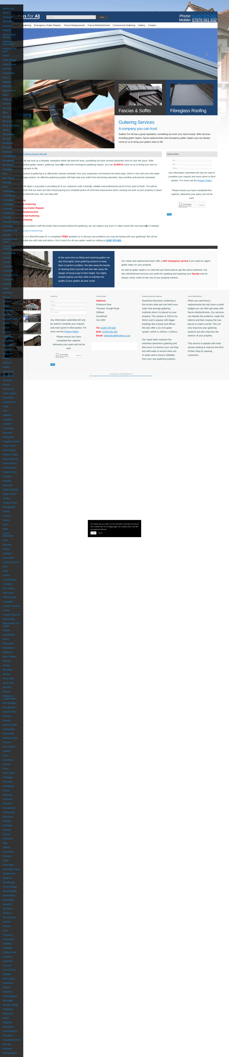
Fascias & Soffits (135, 110)
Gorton (6, 384)
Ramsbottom (9, 808)
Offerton (7, 742)
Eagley (6, 323)
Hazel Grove (9, 446)
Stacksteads (9, 895)
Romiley (7, 830)
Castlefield (8, 204)
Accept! (93, 533)
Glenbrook (8, 376)
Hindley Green (10, 502)
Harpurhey (8, 428)
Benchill (7, 103)
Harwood (7, 432)
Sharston (7, 856)
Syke (5, 930)
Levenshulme (9, 579)
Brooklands (8, 165)
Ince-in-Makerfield (8, 534)
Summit (7, 921)
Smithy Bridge (10, 886)
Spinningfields (10, 891)
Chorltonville (9, 253)
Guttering (26, 25)
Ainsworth (8, 17)
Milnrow (7, 661)
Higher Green (9, 494)
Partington (8, 777)
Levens (6, 575)
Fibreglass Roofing (188, 110)
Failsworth (8, 336)
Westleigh (8, 1000)
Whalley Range (10, 1005)
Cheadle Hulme (11, 222)
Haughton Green (11, 441)
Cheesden (8, 226)
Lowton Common (11, 614)
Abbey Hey (8, 8)
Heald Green (9, 450)
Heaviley (7, 476)
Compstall (8, 270)
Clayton (6, 257)
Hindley (6, 498)
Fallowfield (8, 341)
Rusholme (8, 838)
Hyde (5, 529)
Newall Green (10, 711)
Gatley (6, 367)
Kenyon (6, 549)
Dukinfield (8, 314)
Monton (6, 665)
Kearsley (7, 544)
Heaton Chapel (10, 454)
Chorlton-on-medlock (9, 247)
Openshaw (8, 760)
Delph (6, 288)
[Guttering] (62, 147)
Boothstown (9, 134)
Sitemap (150, 375)
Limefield (7, 584)
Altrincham (8, 21)
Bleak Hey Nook (11, 125)
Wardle (6, 987)
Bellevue (7, 99)
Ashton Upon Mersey (9, 35)
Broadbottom (9, 156)
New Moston (9, 707)
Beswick (7, 108)
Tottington (8, 948)
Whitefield (8, 1009)
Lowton (6, 610)
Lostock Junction (11, 606)
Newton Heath (10, 725)
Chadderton (9, 213)
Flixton (6, 358)
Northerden (8, 733)
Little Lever (8, 592)
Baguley (7, 82)
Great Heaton (9, 393)
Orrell (5, 768)
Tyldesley (7, 956)
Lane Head (8, 557)
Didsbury (7, 301)
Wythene (7, 1048)
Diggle (6, 306)
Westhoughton (10, 996)
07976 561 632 (204, 20)
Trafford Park (9, 952)
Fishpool (7, 354)
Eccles (6, 327)
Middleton (8, 652)
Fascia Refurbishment (99, 25)
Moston (6, 691)
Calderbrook (9, 195)
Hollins (6, 511)
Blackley (7, 117)
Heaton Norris (10, 472)
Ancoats (7, 26)
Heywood (7, 485)
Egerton (7, 332)
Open (5, 755)
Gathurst (7, 362)
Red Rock (8, 816)
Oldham (7, 751)
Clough (6, 262)
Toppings (7, 943)
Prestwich (8, 799)
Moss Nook (8, 678)
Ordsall (6, 764)
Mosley (6, 674)
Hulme (6, 520)
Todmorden (8, 939)
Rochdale (7, 825)
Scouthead (8, 851)
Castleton (7, 208)
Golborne (7, 380)
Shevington (8, 865)
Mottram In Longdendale (9, 697)
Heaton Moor (9, 467)
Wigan (6, 1018)
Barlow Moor (9, 90)
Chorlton (7, 235)
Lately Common (11, 562)
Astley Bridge (9, 60)
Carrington (8, 200)
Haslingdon (8, 437)
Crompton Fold (10, 275)
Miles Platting (9, 656)
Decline (100, 533)
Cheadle (7, 217)
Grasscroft (8, 389)
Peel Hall (7, 781)
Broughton (8, 169)
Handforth (8, 419)
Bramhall (7, 147)
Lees (5, 566)
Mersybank (8, 643)
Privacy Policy (113, 526)
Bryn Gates (8, 178)
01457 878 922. (114, 240)
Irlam (5, 540)
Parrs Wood (9, 773)
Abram (6, 13)
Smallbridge (9, 882)
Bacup (6, 77)
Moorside (7, 669)
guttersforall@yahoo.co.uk (117, 335)
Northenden (9, 729)
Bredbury (7, 152)
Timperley (8, 935)
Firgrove (7, 349)
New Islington (9, 703)
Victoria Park (9, 970)
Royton (6, 834)
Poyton (6, 790)
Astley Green (9, 64)
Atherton (7, 68)
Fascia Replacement (74, 25)
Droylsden (8, 310)
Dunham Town (10, 319)
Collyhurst (8, 266)
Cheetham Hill (10, 230)
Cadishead (8, 191)
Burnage (7, 182)
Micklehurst (8, 648)
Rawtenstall (9, 812)
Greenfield (8, 397)
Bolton (6, 130)
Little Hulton (9, 588)
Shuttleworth (9, 873)
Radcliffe (7, 803)
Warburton (8, 983)
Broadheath (8, 160)
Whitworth (8, 1013)
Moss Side (8, 683)
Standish (7, 904)
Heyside (7, 481)
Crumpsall (8, 279)
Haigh (6, 406)
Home (91, 375)
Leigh (5, 571)
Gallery (141, 25)
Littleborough (9, 597)
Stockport (7, 908)
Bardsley (7, 86)
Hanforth (7, 424)
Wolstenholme (10, 1031)
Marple (6, 630)
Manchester (9, 619)
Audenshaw (9, 73)
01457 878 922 (204, 16)
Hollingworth (9, 507)
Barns (6, 95)
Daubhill (7, 284)
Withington (8, 1026)
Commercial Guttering (124, 25)
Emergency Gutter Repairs (47, 25)
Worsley (7, 1044)
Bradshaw (8, 143)
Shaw (5, 860)
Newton (6, 720)
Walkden (7, 974)
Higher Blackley (11, 489)
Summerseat (9, 917)
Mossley (7, 687)
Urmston (7, 965)
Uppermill (8, 961)
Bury (5, 187)
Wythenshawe (10, 1053)
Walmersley (9, 978)
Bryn (5, 173)
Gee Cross (8, 371)
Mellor (6, 639)
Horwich (7, 516)
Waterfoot (8, 991)
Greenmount (9, 402)
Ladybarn (7, 553)
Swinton (7, 926)
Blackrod (7, 121)
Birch (5, 112)
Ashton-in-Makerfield (8, 42)
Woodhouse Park (11, 1040)
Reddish (7, 821)
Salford (6, 847)
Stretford (7, 913)
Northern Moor (10, 738)
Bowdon (7, 138)
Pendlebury (8, 786)
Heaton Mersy (10, 463)
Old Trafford (9, 746)
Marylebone (9, 634)
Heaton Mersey (10, 459)
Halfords (7, 415)
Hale (5, 411)
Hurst (5, 524)
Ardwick (7, 30)
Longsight (8, 601)
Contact (152, 25)
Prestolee (7, 795)
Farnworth (8, 345)
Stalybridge (8, 900)
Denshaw (7, 292)
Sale (5, 843)
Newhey (7, 716)
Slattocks (7, 878)
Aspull (6, 55)
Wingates (7, 1022)
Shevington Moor (11, 869)
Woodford (8, 1035)
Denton (6, 297)
